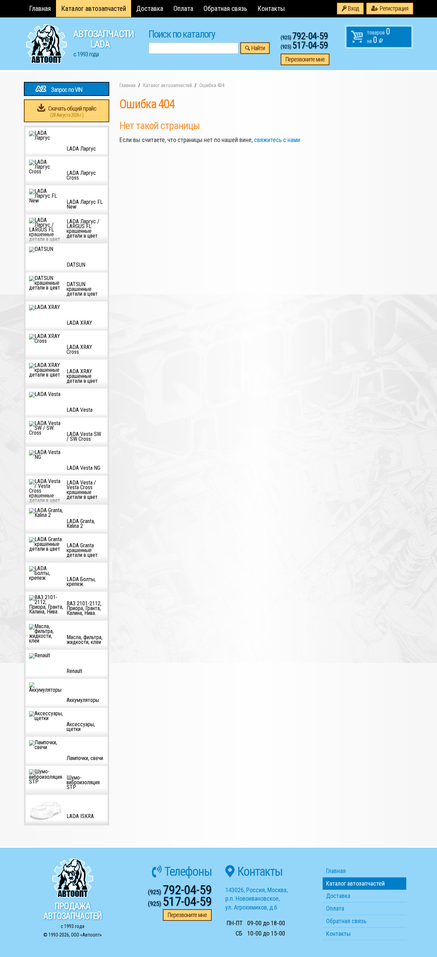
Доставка (149, 8)
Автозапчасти (103, 43)
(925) (304, 37)
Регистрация (394, 8)
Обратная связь (225, 8)
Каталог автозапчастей (93, 8)
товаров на (378, 36)
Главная (40, 8)
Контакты (271, 8)
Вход (353, 8)
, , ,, (256, 898)
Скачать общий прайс (72, 111)
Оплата (183, 8)
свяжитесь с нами (277, 139)
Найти (258, 48)
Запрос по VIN (66, 89)
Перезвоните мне (305, 59)
